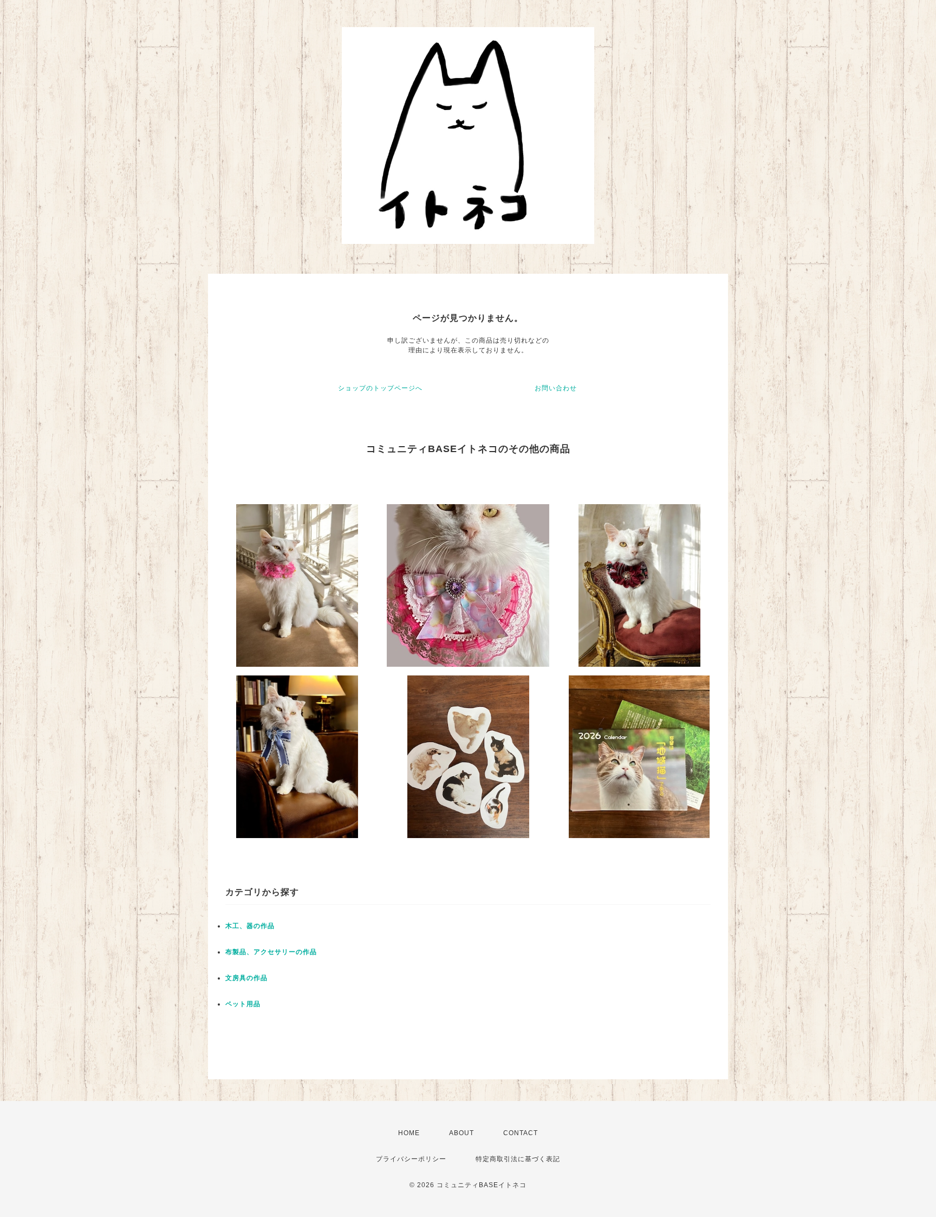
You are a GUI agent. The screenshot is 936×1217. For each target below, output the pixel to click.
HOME (409, 1133)
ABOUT (461, 1133)
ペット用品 (243, 1004)
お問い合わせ (556, 388)
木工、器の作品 (250, 926)
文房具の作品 (246, 978)
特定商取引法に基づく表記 (518, 1159)
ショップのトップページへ (380, 388)
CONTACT (520, 1133)
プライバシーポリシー (411, 1159)
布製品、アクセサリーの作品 (271, 952)
